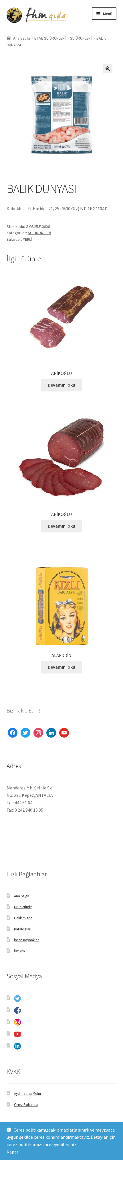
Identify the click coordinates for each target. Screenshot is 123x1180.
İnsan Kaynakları (26, 940)
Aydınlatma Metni (27, 1093)
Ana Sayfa (21, 38)
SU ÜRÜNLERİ (81, 38)
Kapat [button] (13, 1152)
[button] (107, 68)
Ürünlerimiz (23, 907)
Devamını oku (61, 385)
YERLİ (27, 239)
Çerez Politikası (26, 1104)
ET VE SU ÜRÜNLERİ (50, 38)
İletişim (19, 951)
